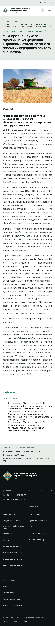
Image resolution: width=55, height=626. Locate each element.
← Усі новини (9, 392)
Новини (15, 21)
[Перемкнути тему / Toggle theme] (51, 3)
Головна (6, 21)
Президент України (11, 451)
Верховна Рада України (13, 455)
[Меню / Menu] (49, 10)
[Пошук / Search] (43, 10)
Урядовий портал (32, 451)
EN (45, 3)
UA (40, 3)
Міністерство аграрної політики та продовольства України (26, 459)
